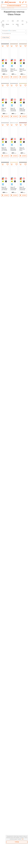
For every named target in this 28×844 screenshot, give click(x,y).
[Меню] (2, 2)
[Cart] (3, 46)
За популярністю (6, 33)
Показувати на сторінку (9, 30)
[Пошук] (20, 2)
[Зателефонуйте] (22, 2)
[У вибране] (8, 46)
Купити (6, 116)
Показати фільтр (14, 5)
